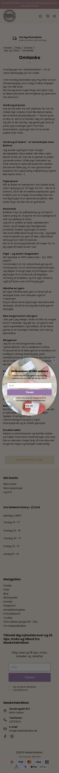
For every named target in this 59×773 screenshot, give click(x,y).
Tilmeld (30, 392)
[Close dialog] (54, 360)
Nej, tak (29, 405)
